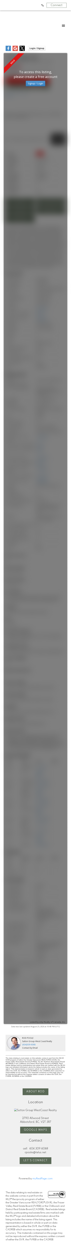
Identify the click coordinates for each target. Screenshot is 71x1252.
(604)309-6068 (29, 1044)
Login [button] (37, 48)
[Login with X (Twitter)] (22, 50)
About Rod (35, 1091)
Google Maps (35, 1130)
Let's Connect (35, 1160)
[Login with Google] (15, 50)
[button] (36, 1091)
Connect (56, 5)
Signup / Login (35, 83)
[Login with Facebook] (8, 50)
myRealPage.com (43, 1179)
